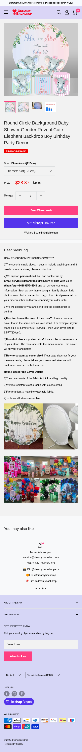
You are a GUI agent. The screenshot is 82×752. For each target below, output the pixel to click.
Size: (20, 163)
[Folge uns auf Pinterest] (22, 693)
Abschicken (18, 656)
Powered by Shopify (13, 744)
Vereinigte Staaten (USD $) (40, 675)
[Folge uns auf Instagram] (14, 693)
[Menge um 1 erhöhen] (41, 196)
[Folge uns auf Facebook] (7, 693)
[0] (74, 12)
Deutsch (10, 675)
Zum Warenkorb (41, 210)
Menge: (8, 195)
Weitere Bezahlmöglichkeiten (41, 232)
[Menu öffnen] (6, 12)
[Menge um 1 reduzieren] (20, 196)
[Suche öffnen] (59, 12)
